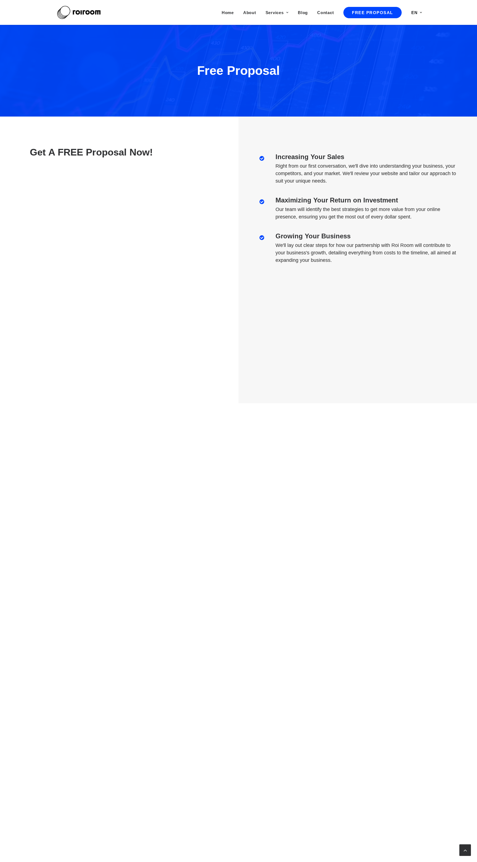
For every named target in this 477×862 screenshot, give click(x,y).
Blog (303, 12)
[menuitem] (230, 12)
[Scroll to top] (465, 850)
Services (275, 12)
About (249, 12)
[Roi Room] (80, 12)
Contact (325, 12)
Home (228, 12)
